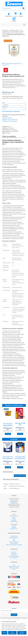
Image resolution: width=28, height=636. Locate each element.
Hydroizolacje (14, 536)
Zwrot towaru (14, 553)
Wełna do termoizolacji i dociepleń (14, 544)
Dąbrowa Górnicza (14, 515)
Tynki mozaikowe (14, 543)
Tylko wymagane (12, 633)
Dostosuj (4, 632)
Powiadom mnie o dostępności (9, 121)
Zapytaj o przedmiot (7, 117)
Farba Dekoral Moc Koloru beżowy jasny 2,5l (20, 458)
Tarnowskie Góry (14, 521)
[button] (24, 422)
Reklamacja (14, 554)
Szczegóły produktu (14, 30)
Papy (14, 540)
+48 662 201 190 (16, 504)
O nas (14, 565)
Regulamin (14, 552)
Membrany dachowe (14, 537)
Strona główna (5, 30)
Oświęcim (14, 527)
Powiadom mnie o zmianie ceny (10, 119)
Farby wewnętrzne (16, 31)
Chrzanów (14, 526)
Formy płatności (14, 557)
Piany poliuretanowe (14, 541)
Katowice (14, 518)
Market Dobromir (14, 528)
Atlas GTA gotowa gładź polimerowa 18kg (7, 425)
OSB (14, 539)
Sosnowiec (14, 520)
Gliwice (14, 517)
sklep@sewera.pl (14, 502)
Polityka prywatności (14, 567)
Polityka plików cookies (14, 566)
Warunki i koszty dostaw (14, 556)
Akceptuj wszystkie (22, 633)
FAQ (14, 569)
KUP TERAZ (8, 433)
